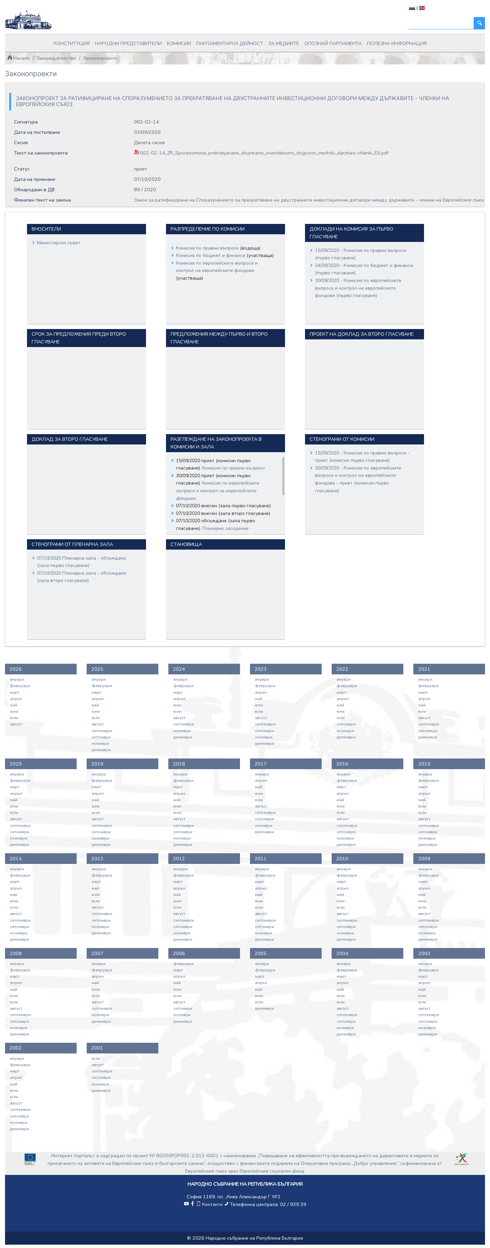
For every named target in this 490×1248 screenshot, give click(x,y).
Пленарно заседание (224, 528)
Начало (21, 58)
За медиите (283, 43)
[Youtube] (186, 1204)
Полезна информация (397, 43)
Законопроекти (100, 58)
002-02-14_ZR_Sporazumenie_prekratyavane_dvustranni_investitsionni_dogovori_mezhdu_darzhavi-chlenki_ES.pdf (263, 152)
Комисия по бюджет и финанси (211, 255)
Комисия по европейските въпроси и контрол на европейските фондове (217, 490)
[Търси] (479, 23)
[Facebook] (192, 1204)
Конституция (72, 43)
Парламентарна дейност (229, 43)
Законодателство (56, 58)
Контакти (212, 1204)
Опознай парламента (333, 43)
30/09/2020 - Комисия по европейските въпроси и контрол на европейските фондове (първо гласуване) (358, 288)
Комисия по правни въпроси (208, 248)
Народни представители (128, 43)
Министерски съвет (58, 243)
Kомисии (179, 43)
